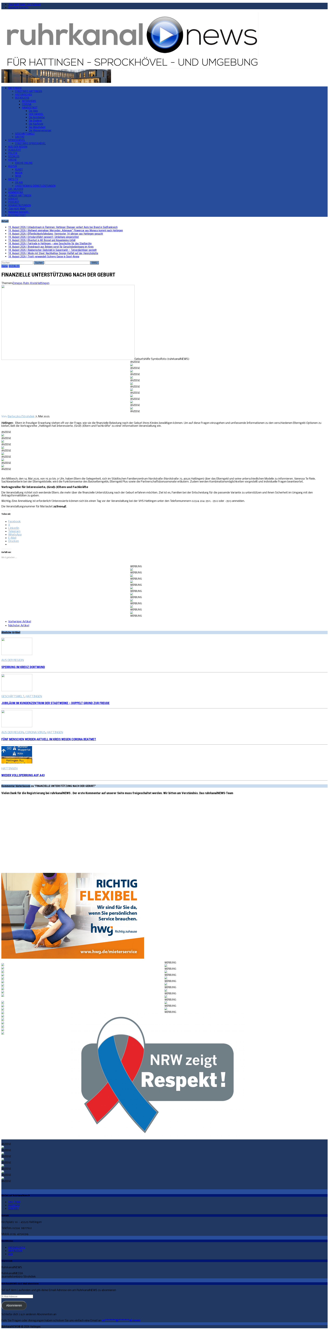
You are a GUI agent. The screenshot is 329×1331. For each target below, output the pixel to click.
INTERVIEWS (29, 101)
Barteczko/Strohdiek (21, 416)
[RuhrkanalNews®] (164, 40)
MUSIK (18, 172)
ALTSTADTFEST (17, 215)
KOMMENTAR (15, 192)
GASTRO (19, 137)
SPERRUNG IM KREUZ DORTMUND (23, 667)
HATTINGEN (14, 88)
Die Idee (33, 111)
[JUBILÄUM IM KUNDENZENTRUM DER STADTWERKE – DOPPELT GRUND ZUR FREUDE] (16, 690)
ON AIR (19, 182)
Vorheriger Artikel (19, 621)
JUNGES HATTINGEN (19, 195)
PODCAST (13, 202)
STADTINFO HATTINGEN (28, 91)
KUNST (19, 169)
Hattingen (43, 283)
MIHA (18, 176)
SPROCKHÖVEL (16, 140)
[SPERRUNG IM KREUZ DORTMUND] (16, 654)
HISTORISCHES (23, 94)
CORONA (26, 104)
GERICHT (13, 199)
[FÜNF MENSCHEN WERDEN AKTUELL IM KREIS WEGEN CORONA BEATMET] (16, 726)
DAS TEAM (14, 1202)
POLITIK (12, 153)
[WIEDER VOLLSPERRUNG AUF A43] (16, 762)
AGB (10, 1254)
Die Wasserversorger (40, 130)
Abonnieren (14, 1305)
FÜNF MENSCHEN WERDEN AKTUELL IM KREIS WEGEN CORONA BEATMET (48, 739)
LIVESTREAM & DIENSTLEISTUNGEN (35, 185)
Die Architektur (37, 117)
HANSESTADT (30, 107)
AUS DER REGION (17, 146)
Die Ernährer (35, 120)
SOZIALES (13, 156)
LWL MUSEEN (15, 189)
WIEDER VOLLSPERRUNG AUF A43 (23, 775)
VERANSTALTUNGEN (19, 205)
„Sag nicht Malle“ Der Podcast (24, 4)
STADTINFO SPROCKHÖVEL (30, 143)
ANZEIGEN (14, 1205)
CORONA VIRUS (35, 732)
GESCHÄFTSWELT (25, 133)
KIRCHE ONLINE (24, 163)
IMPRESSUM (15, 1250)
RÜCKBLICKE (22, 97)
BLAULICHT (14, 150)
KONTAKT (13, 1208)
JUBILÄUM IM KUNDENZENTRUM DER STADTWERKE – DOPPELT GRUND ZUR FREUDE (55, 703)
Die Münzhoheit (37, 127)
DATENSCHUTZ (16, 1247)
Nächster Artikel (18, 625)
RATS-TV (13, 179)
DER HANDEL (36, 114)
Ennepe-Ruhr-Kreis (25, 283)
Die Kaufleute (36, 124)
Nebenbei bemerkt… (19, 7)
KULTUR (12, 166)
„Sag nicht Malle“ (17, 208)
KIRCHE (12, 159)
